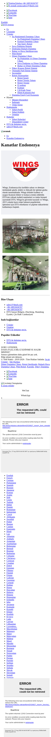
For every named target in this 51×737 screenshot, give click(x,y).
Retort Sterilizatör (29, 364)
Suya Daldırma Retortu (22, 46)
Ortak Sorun (17, 105)
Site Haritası (15, 362)
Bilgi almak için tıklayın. (11, 357)
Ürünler (10, 34)
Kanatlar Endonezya (15, 138)
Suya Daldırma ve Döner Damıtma (32, 63)
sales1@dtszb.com (26, 6)
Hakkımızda (12, 107)
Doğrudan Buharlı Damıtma (24, 49)
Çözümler (11, 32)
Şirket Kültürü (18, 112)
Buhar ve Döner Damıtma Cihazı (31, 66)
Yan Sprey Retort (24, 44)
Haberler (10, 117)
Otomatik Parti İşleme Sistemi (24, 71)
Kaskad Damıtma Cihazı (27, 41)
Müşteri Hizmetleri (20, 100)
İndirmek (16, 102)
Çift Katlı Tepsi (24, 90)
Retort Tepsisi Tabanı (26, 80)
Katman (20, 88)
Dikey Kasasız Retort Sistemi (24, 68)
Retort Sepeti (23, 78)
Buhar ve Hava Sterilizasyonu (25, 51)
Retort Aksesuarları (20, 75)
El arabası (21, 85)
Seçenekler (16, 73)
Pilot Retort (17, 53)
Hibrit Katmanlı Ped (26, 92)
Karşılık (30, 367)
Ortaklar (15, 114)
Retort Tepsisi (23, 83)
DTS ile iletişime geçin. (17, 124)
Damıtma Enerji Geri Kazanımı (25, 95)
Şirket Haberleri (19, 119)
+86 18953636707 (26, 3)
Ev (8, 29)
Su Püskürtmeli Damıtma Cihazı (26, 36)
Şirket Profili (17, 109)
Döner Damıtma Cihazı (22, 56)
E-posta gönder (7, 386)
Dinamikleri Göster (20, 122)
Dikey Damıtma (42, 367)
